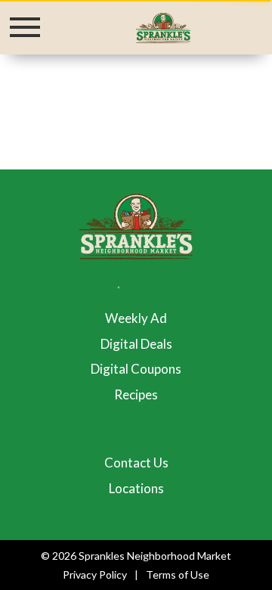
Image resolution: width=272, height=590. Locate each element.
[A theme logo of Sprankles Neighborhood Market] (163, 27)
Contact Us (136, 462)
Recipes (136, 394)
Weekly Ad (136, 318)
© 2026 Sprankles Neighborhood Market (136, 555)
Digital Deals (136, 344)
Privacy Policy (95, 574)
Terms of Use (177, 574)
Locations (136, 488)
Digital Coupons (136, 369)
